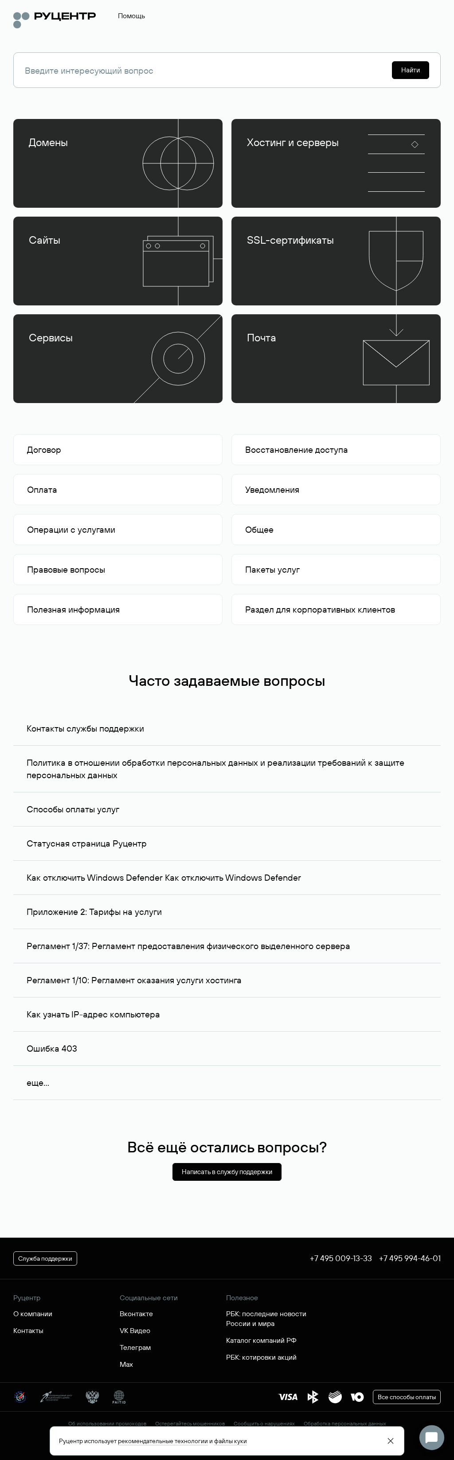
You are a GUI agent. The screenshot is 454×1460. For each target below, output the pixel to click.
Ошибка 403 (52, 1048)
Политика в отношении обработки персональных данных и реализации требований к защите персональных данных (215, 768)
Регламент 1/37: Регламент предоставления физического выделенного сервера (188, 945)
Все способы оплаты (407, 1397)
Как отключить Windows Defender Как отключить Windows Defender (164, 877)
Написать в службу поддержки (227, 1171)
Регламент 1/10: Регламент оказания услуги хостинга (134, 979)
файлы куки (230, 1441)
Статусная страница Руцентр (87, 843)
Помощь (131, 15)
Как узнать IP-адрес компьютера (93, 1014)
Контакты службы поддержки (85, 728)
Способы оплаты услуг (73, 809)
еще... (38, 1082)
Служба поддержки (45, 1258)
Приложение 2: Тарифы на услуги (94, 911)
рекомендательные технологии (163, 1441)
